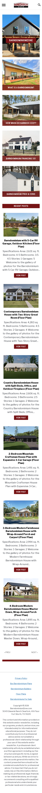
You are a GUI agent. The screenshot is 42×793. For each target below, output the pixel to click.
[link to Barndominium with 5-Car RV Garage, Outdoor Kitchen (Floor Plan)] (21, 225)
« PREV (7, 652)
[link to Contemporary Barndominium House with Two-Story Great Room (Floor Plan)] (21, 296)
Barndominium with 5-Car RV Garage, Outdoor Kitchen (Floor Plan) (21, 243)
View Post (21, 275)
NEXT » (34, 652)
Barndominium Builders (21, 689)
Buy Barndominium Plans (21, 683)
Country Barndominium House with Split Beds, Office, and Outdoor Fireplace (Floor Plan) (21, 385)
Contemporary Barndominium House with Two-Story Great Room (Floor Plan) (21, 314)
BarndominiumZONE (21, 40)
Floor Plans (21, 694)
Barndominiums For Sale (21, 699)
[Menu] (3, 5)
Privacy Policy (21, 678)
